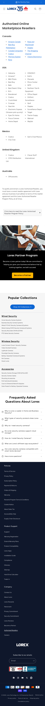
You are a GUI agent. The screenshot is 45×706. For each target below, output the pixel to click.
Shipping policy (34, 698)
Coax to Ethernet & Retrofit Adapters (13, 383)
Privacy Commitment (11, 611)
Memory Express (14, 57)
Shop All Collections (21, 307)
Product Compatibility (11, 546)
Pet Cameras (5, 358)
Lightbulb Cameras (7, 350)
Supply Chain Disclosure (12, 519)
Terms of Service (9, 471)
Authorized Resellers (11, 630)
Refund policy (39, 695)
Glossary (7, 565)
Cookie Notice (9, 504)
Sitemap (7, 570)
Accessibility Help (10, 514)
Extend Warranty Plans (11, 541)
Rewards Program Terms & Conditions (16, 500)
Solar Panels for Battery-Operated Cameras (15, 386)
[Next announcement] (41, 2)
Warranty (7, 495)
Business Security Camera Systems (12, 323)
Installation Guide (10, 555)
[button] (4, 9)
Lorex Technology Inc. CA (14, 695)
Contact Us (8, 592)
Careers (6, 635)
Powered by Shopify (27, 695)
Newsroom (8, 607)
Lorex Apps (8, 551)
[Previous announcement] (4, 2)
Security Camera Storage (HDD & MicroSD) (15, 373)
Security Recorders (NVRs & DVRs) (12, 330)
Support (7, 532)
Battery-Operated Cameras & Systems (13, 356)
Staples (30, 48)
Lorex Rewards (9, 602)
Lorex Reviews (9, 621)
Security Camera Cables (9, 376)
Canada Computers (15, 51)
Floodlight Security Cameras (10, 353)
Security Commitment (11, 616)
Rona (10, 60)
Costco (11, 54)
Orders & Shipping (10, 490)
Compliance (8, 560)
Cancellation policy (23, 701)
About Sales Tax (9, 509)
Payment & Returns (10, 485)
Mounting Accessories (8, 378)
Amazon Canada (14, 42)
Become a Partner (22, 275)
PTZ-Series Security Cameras (10, 333)
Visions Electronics (34, 57)
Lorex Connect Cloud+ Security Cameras (14, 345)
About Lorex (8, 597)
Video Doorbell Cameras (9, 348)
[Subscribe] (33, 660)
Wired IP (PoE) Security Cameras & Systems (15, 325)
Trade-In (7, 579)
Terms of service (23, 698)
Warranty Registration (11, 536)
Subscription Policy (10, 481)
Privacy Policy (8, 476)
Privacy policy (12, 698)
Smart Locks (5, 361)
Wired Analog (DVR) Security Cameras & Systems (17, 328)
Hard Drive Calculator (11, 574)
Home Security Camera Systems (11, 320)
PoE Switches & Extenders (9, 381)
